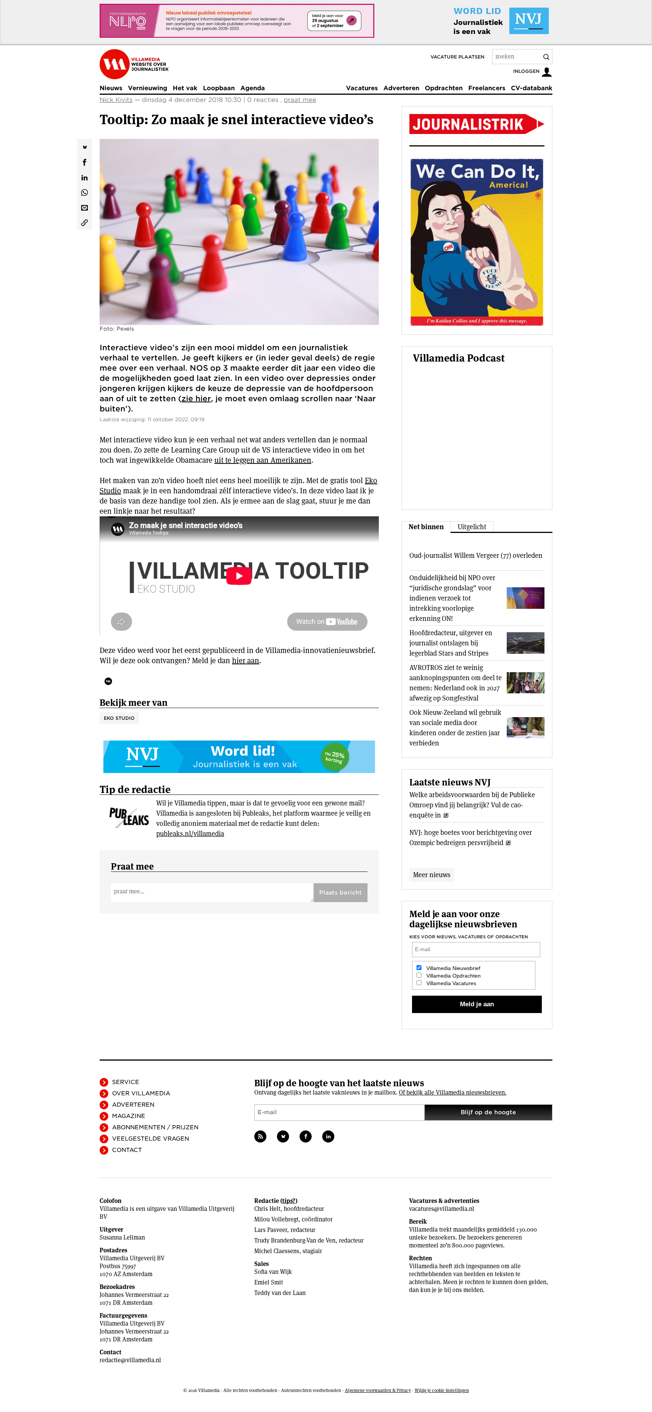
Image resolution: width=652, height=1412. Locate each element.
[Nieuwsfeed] (260, 1136)
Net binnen (426, 526)
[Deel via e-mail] (84, 206)
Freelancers (486, 88)
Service (125, 1082)
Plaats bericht (340, 892)
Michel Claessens (276, 1251)
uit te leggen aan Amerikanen (262, 460)
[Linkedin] (328, 1136)
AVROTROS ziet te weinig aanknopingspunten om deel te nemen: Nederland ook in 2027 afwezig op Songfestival (455, 682)
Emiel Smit (268, 1282)
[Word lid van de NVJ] (483, 21)
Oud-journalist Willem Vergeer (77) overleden (476, 555)
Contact (127, 1150)
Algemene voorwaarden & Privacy (378, 1390)
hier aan (245, 660)
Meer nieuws (432, 874)
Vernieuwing (147, 88)
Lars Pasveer (270, 1230)
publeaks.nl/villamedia (190, 833)
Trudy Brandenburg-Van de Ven (294, 1240)
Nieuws (111, 88)
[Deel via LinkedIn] (84, 176)
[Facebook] (306, 1136)
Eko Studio (119, 718)
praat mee (300, 99)
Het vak (185, 88)
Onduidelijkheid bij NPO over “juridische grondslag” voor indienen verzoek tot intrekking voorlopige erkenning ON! (452, 598)
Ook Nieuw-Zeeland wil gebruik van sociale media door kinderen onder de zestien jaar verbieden (455, 727)
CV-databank (531, 88)
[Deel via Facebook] (84, 161)
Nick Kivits (116, 99)
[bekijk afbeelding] (239, 232)
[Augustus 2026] (476, 124)
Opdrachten (444, 88)
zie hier (196, 398)
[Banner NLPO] (237, 21)
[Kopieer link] (84, 221)
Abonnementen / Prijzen (155, 1127)
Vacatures (362, 88)
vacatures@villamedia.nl (441, 1209)
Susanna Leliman (122, 1237)
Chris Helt (267, 1209)
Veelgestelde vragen (150, 1138)
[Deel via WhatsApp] (84, 191)
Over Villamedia (141, 1093)
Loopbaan (219, 88)
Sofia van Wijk (273, 1272)
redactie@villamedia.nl (130, 1360)
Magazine (128, 1116)
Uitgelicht (472, 526)
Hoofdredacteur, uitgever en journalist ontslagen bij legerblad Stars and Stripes (450, 642)
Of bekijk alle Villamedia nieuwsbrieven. (452, 1092)
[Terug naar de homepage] (134, 64)
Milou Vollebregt (276, 1219)
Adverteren (401, 88)
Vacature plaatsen (457, 57)
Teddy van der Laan (280, 1293)
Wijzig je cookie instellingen (442, 1390)
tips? (288, 1201)
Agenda (252, 88)
